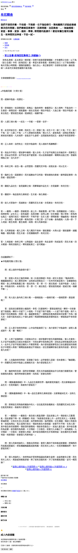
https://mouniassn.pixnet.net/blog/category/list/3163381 (24, 78)
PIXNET (25, 526)
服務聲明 (57, 526)
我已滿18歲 (5, 549)
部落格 (7, 45)
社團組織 (16, 39)
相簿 (6, 43)
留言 (18, 491)
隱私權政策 (50, 526)
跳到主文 (4, 20)
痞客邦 (14, 491)
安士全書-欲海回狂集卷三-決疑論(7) (23, 55)
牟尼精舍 (7, 14)
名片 (6, 47)
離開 (11, 549)
